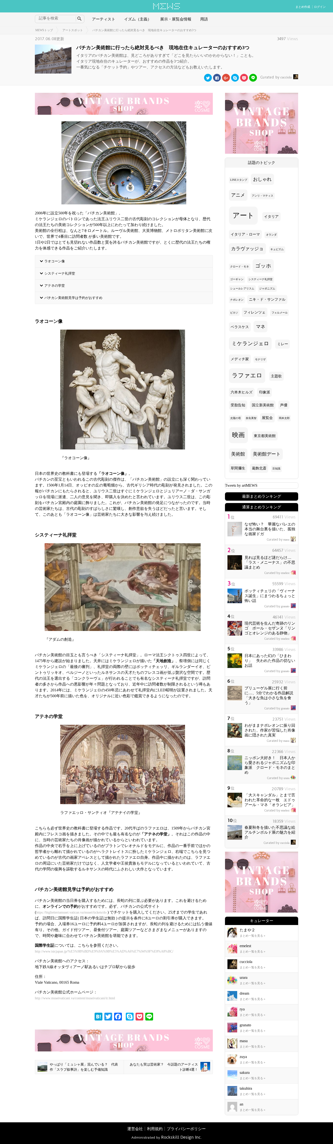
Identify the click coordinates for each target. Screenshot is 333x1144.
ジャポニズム (267, 288)
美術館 (238, 454)
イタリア (271, 217)
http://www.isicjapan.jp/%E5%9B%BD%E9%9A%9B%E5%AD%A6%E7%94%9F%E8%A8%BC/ (104, 951)
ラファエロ (247, 375)
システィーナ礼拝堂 (59, 273)
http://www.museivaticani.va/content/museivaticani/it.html (75, 998)
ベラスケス (240, 327)
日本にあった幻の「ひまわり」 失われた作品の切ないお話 (270, 660)
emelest (276, 573)
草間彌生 (238, 468)
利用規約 (155, 1129)
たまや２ (247, 930)
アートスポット (72, 30)
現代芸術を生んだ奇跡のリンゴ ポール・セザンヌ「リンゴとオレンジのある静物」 (270, 628)
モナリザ (260, 359)
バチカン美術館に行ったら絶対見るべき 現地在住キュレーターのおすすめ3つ (144, 30)
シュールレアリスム (242, 288)
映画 (238, 435)
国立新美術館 (263, 405)
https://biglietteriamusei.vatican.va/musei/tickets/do (71, 912)
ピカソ (234, 312)
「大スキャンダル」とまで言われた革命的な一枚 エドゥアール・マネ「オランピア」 (270, 800)
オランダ (271, 234)
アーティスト (103, 19)
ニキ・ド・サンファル (267, 299)
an (241, 1104)
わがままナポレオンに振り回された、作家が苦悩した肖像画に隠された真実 (270, 730)
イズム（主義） (137, 19)
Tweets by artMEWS (241, 485)
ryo (242, 1009)
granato (276, 606)
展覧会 (267, 418)
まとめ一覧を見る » (252, 935)
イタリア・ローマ (245, 234)
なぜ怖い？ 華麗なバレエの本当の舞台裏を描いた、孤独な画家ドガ (270, 529)
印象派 (264, 392)
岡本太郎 (284, 418)
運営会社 (135, 1129)
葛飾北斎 (259, 468)
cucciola (276, 77)
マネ (260, 326)
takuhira (246, 1088)
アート (243, 215)
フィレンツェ (254, 312)
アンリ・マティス (262, 195)
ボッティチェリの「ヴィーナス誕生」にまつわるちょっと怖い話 (270, 596)
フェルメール (280, 312)
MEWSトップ (44, 30)
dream (244, 993)
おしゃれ (262, 179)
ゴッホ (263, 266)
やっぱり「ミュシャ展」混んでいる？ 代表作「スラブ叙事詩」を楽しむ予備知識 (84, 1067)
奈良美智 (251, 418)
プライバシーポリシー (186, 1129)
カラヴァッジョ (247, 248)
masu (278, 539)
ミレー (282, 344)
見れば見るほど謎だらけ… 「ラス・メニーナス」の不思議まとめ (270, 562)
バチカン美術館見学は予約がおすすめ (73, 298)
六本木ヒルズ (242, 392)
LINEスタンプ (238, 180)
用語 (204, 19)
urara (278, 778)
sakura (245, 1072)
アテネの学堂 (54, 285)
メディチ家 (240, 359)
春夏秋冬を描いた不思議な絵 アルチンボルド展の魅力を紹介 (272, 832)
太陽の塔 (235, 418)
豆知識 (276, 468)
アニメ (238, 195)
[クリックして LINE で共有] (253, 78)
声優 (283, 405)
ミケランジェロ (250, 343)
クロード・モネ (239, 266)
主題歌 (276, 376)
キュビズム (277, 249)
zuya (243, 1057)
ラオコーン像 (54, 261)
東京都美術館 (265, 436)
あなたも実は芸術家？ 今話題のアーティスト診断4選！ (164, 1067)
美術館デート (267, 454)
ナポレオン (237, 299)
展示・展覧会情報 (175, 19)
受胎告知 (238, 405)
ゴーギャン (237, 279)
